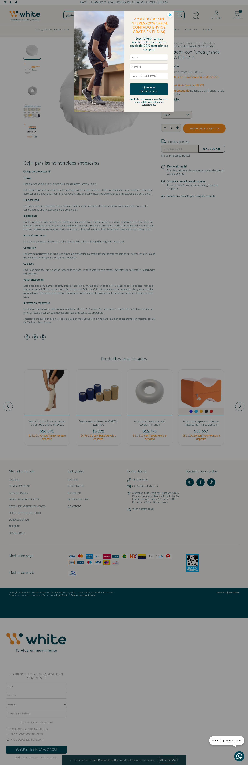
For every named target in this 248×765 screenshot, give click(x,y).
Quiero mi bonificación (149, 89)
